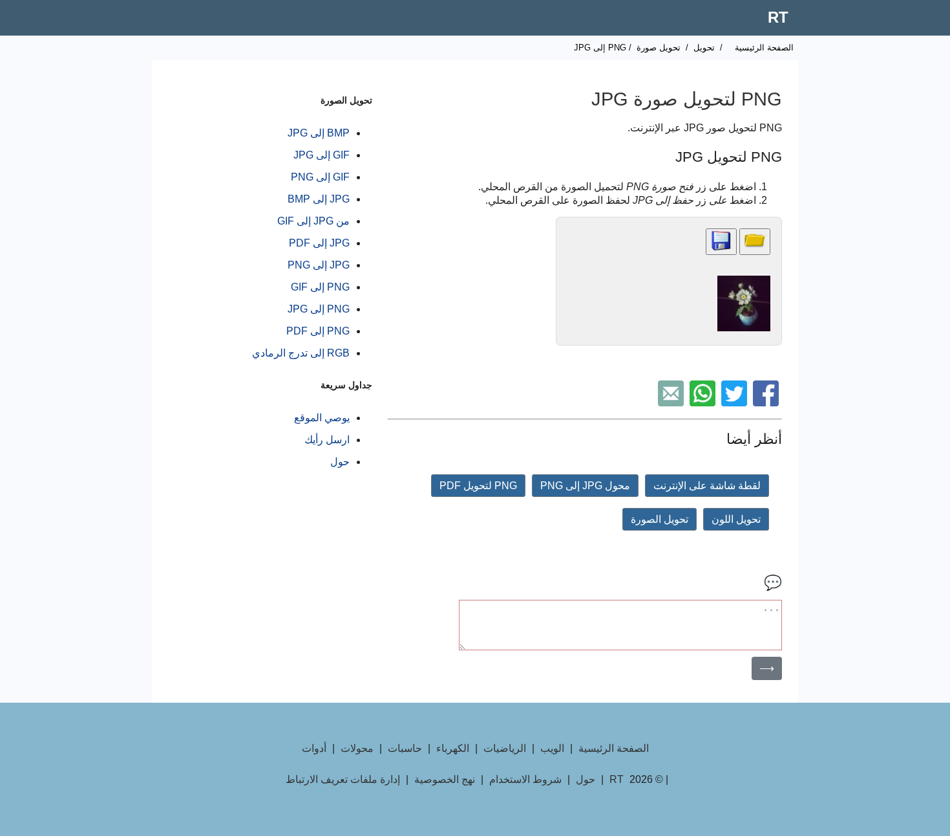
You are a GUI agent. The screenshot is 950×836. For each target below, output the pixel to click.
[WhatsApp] (704, 402)
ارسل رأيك (327, 439)
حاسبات (405, 748)
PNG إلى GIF (320, 286)
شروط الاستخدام (525, 779)
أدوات (314, 748)
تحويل (704, 47)
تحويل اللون (736, 519)
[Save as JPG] (721, 241)
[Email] (672, 402)
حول (340, 461)
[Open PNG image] (754, 241)
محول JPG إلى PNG (585, 485)
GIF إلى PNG (320, 176)
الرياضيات (504, 748)
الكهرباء (452, 748)
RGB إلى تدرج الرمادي (301, 352)
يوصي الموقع (322, 417)
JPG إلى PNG (319, 264)
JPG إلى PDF (319, 242)
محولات (357, 748)
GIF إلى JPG (321, 154)
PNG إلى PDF (318, 330)
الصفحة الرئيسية (764, 47)
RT (778, 17)
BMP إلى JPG (319, 132)
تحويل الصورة (659, 519)
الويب (552, 748)
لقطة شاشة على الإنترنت (707, 485)
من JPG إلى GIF (313, 220)
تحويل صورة (659, 47)
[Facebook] (767, 402)
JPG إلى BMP (319, 198)
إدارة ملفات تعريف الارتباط (343, 779)
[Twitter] (735, 402)
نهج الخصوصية (444, 779)
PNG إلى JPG (319, 308)
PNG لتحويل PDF (478, 485)
